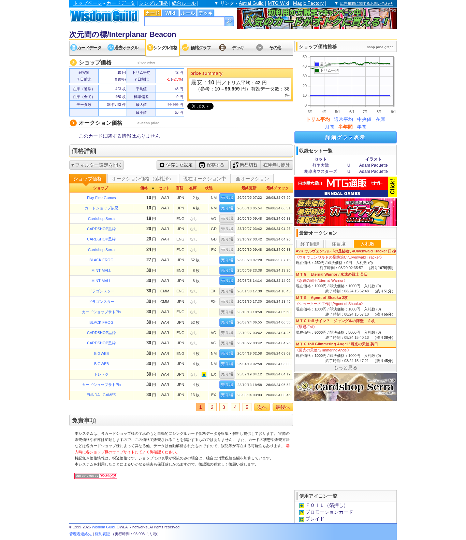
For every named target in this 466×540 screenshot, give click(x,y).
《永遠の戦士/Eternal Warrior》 (321, 280)
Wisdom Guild (103, 527)
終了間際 (310, 244)
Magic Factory (308, 3)
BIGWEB (101, 353)
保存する (215, 164)
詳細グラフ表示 (345, 137)
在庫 (380, 119)
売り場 (227, 197)
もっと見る (346, 367)
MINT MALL (101, 270)
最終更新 (249, 188)
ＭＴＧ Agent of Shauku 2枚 (322, 297)
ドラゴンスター (101, 291)
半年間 (345, 126)
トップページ (87, 3)
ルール (188, 13)
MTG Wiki (278, 3)
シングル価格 (153, 3)
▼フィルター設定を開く (96, 165)
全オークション (252, 178)
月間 (329, 126)
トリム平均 (318, 119)
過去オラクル (126, 47)
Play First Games (101, 198)
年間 (361, 126)
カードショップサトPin (101, 312)
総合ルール (184, 3)
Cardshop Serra (101, 219)
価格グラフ (201, 47)
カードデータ (120, 3)
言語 (180, 188)
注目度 (339, 244)
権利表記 (102, 534)
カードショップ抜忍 (101, 208)
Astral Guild (251, 3)
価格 (144, 188)
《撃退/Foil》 (306, 327)
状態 (209, 188)
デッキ (206, 13)
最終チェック (277, 188)
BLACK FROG (101, 260)
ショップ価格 (87, 178)
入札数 (367, 244)
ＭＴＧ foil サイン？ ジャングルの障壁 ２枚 (335, 321)
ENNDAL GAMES (101, 395)
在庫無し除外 (276, 164)
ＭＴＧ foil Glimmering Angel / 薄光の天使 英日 (337, 344)
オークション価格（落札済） (143, 178)
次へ (262, 407)
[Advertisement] (345, 444)
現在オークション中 (204, 178)
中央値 (364, 119)
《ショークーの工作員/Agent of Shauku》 (330, 304)
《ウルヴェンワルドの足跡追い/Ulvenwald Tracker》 (339, 257)
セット (164, 188)
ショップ (100, 188)
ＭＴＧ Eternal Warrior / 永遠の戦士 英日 (332, 274)
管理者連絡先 (80, 534)
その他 (275, 47)
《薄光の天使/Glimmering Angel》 (323, 350)
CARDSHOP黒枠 (101, 229)
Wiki (170, 13)
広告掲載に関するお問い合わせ (366, 3)
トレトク (101, 374)
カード (152, 13)
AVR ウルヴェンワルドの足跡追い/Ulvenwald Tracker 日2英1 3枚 (351, 251)
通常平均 (343, 119)
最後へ (283, 407)
